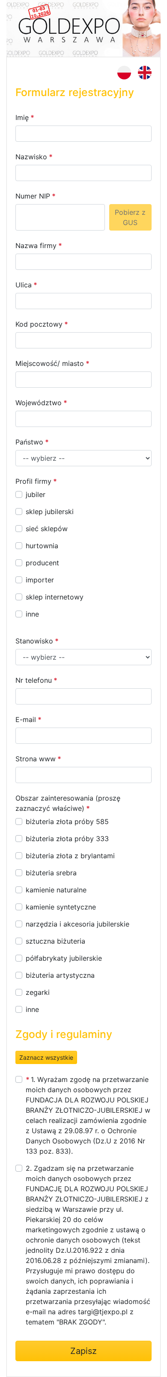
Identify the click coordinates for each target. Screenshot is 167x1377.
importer (40, 580)
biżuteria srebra (51, 872)
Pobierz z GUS (130, 217)
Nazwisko (31, 156)
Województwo (38, 402)
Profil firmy (33, 481)
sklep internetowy (55, 597)
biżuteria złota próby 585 (67, 821)
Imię (22, 117)
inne (32, 614)
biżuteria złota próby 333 (67, 838)
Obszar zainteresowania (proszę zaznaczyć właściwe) (67, 803)
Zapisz (83, 1351)
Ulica (23, 285)
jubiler (35, 494)
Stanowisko (34, 641)
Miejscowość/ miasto (49, 363)
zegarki (38, 992)
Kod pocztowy (39, 324)
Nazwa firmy (36, 245)
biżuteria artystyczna (60, 975)
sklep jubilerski (50, 511)
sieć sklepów (47, 528)
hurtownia (42, 545)
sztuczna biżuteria (55, 941)
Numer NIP (32, 196)
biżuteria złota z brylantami (70, 855)
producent (42, 562)
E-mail (25, 719)
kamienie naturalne (56, 890)
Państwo (29, 442)
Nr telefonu (33, 680)
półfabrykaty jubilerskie (64, 958)
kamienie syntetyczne (61, 907)
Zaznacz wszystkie (46, 1057)
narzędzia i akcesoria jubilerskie (77, 924)
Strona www (35, 758)
